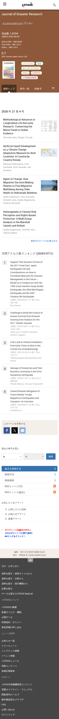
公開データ (7, 617)
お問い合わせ (8, 709)
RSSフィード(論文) (15, 492)
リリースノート (9, 645)
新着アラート (15, 518)
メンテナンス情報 (10, 650)
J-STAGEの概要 (9, 607)
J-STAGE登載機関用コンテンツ (17, 684)
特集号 (38, 88)
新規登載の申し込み (11, 627)
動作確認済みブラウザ (13, 699)
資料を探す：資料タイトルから (17, 573)
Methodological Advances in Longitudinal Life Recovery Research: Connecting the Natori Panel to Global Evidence (19, 126)
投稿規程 (9, 480)
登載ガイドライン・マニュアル (17, 689)
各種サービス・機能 (11, 612)
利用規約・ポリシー (11, 622)
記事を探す (7, 588)
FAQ (4, 704)
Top (30, 560)
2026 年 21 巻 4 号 (13, 111)
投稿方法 (9, 474)
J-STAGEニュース (10, 660)
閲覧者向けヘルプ (10, 694)
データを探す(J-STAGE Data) (16, 593)
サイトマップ (8, 714)
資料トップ (9, 88)
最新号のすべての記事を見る (44, 240)
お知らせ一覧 (8, 640)
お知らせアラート (17, 513)
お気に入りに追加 (17, 509)
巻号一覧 (24, 88)
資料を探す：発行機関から (15, 583)
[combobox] (12, 456)
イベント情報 (8, 655)
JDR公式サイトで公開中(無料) (18, 533)
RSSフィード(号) (13, 486)
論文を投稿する (13, 468)
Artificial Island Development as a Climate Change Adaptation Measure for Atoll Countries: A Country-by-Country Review (19, 153)
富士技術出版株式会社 (13, 23)
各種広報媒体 (8, 670)
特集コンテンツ (9, 665)
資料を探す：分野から (13, 578)
